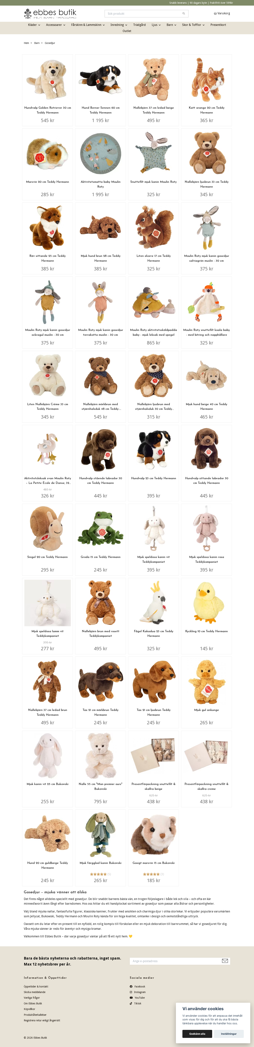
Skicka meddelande (34, 992)
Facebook (139, 986)
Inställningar (229, 1033)
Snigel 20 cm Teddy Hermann (47, 557)
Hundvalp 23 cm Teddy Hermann (153, 478)
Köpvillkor (29, 1009)
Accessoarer (54, 25)
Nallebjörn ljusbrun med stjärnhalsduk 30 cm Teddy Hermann (153, 409)
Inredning (117, 25)
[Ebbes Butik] (75, 14)
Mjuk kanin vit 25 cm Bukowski (47, 784)
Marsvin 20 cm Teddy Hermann (47, 182)
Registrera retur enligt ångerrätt (42, 1020)
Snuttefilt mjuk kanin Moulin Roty (153, 182)
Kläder (32, 25)
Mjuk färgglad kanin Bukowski (100, 863)
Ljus (154, 25)
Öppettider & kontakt (36, 986)
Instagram (139, 992)
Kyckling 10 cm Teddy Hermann (206, 631)
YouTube (139, 997)
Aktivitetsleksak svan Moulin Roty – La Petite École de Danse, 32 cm (47, 483)
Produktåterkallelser (35, 1014)
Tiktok (137, 1003)
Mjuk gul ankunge (206, 710)
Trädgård (139, 25)
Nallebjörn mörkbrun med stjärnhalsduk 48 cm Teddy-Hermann (100, 409)
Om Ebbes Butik (33, 1003)
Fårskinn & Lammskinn (86, 25)
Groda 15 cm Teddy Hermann (100, 557)
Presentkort (218, 25)
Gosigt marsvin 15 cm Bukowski (154, 863)
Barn (170, 25)
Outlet (127, 31)
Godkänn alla (197, 1033)
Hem (26, 43)
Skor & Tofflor (191, 25)
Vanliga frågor (32, 997)
